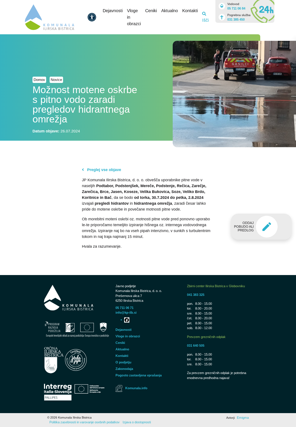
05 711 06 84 (236, 8)
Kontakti (190, 10)
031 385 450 (236, 19)
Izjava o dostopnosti (137, 422)
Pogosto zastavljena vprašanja (138, 375)
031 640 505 (195, 345)
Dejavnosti (113, 10)
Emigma (243, 417)
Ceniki (151, 10)
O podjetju (123, 362)
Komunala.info (136, 388)
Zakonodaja (124, 369)
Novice (56, 80)
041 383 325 (195, 295)
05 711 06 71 (124, 308)
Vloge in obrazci (127, 336)
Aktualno (169, 10)
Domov (39, 80)
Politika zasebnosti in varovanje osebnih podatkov (84, 422)
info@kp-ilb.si (126, 312)
